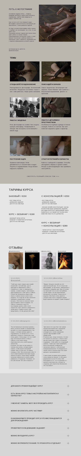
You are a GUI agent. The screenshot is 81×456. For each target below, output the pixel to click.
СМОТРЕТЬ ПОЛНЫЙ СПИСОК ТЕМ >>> (43, 176)
